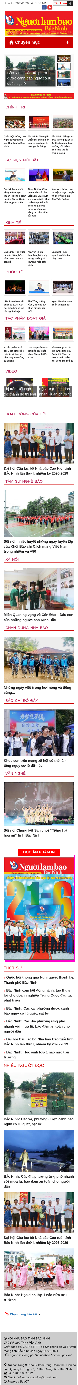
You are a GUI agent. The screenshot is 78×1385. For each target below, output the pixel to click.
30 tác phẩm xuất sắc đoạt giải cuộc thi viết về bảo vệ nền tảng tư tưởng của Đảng (14, 354)
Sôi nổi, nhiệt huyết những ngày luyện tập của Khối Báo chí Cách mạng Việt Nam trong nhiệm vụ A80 (38, 547)
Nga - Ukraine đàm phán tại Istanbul (62, 303)
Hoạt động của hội (25, 414)
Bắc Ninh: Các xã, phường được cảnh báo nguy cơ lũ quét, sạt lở (36, 1010)
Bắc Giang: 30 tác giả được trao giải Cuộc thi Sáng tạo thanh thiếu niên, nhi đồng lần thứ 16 (62, 354)
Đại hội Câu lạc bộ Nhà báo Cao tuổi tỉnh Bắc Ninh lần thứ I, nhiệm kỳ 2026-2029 (37, 470)
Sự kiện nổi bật (22, 160)
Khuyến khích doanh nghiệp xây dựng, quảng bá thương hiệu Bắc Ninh (37, 258)
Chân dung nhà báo (26, 628)
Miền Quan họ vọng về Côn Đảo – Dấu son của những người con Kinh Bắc (38, 617)
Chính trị (15, 107)
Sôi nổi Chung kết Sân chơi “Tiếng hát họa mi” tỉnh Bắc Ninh (35, 832)
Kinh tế (13, 223)
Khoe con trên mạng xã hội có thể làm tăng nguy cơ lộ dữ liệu (35, 763)
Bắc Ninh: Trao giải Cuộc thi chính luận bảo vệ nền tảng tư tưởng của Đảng (38, 141)
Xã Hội (12, 559)
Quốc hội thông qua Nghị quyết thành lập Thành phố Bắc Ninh (15, 141)
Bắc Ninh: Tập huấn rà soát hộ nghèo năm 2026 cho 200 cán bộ (15, 257)
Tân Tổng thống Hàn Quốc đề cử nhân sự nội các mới (37, 306)
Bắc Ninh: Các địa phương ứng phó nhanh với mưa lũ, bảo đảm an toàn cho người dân (37, 1026)
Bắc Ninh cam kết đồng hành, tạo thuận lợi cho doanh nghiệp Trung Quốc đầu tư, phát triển (15, 196)
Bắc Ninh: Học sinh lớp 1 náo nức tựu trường (36, 1054)
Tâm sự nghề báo (24, 481)
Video (11, 371)
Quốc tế (14, 272)
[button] (39, 1314)
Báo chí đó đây (21, 701)
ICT (26, 1381)
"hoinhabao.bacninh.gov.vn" (53, 1355)
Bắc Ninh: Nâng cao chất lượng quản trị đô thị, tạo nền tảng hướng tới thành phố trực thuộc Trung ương (62, 144)
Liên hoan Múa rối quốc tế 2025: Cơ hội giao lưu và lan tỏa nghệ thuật (14, 306)
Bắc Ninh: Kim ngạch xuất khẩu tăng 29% (61, 255)
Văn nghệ (15, 773)
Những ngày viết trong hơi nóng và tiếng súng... (37, 690)
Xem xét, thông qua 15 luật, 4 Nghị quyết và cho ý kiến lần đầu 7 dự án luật (63, 194)
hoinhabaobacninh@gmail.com (37, 1377)
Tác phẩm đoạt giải (26, 318)
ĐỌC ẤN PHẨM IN (39, 852)
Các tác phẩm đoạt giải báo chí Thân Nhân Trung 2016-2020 (38, 352)
